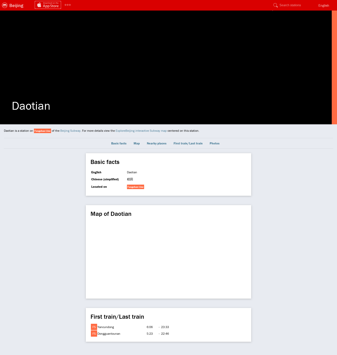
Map (137, 143)
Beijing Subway (70, 131)
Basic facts (119, 143)
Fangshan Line (43, 131)
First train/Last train (188, 143)
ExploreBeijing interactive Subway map (141, 131)
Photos (215, 143)
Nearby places (157, 143)
